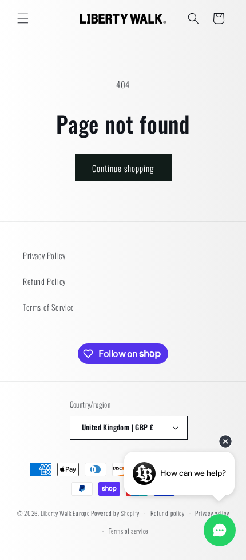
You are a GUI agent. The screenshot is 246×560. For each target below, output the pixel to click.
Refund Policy (44, 281)
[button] (22, 18)
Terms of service (128, 530)
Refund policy (167, 513)
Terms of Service (48, 307)
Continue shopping (123, 168)
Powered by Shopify (115, 513)
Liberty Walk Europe (65, 513)
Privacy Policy (44, 255)
